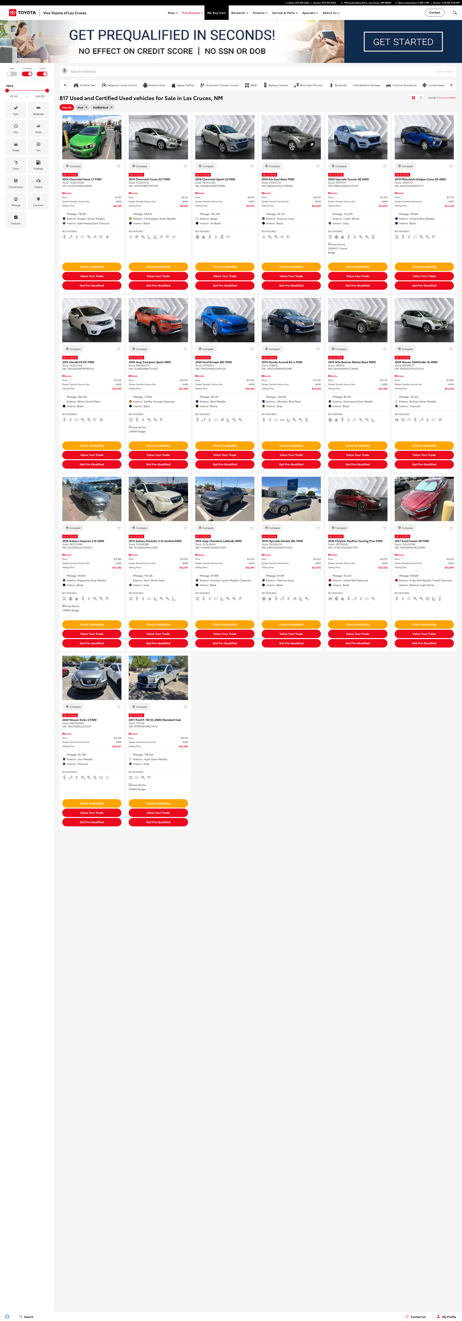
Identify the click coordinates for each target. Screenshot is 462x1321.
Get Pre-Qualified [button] (92, 285)
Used (42, 68)
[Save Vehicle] (118, 166)
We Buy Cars (216, 12)
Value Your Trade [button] (91, 276)
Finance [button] (259, 13)
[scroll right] (451, 85)
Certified (27, 68)
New (12, 68)
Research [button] (238, 13)
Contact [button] (434, 12)
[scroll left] (65, 85)
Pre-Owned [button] (191, 13)
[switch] (12, 71)
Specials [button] (308, 13)
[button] (455, 12)
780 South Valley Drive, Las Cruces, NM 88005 (367, 2)
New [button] (172, 13)
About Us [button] (329, 13)
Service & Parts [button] (283, 13)
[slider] (7, 90)
